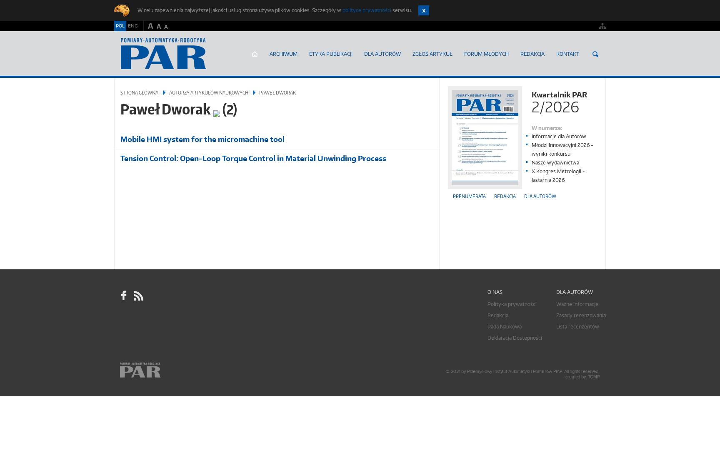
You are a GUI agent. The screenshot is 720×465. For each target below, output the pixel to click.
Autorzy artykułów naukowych (208, 93)
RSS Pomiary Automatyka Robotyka (138, 295)
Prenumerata (469, 196)
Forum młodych (486, 54)
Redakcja (532, 54)
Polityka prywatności (512, 304)
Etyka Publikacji (330, 54)
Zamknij (423, 10)
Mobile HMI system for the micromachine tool (202, 139)
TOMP (594, 377)
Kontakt (567, 54)
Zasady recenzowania (581, 315)
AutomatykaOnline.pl (163, 54)
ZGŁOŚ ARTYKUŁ (432, 54)
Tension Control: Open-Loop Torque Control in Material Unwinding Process (253, 158)
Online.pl (164, 370)
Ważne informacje (577, 304)
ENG (133, 26)
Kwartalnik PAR (559, 101)
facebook (124, 295)
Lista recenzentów (577, 326)
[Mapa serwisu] (602, 26)
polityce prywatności (366, 10)
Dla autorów (382, 54)
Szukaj (595, 54)
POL (120, 26)
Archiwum (284, 54)
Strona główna (255, 54)
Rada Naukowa (505, 326)
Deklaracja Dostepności (515, 338)
